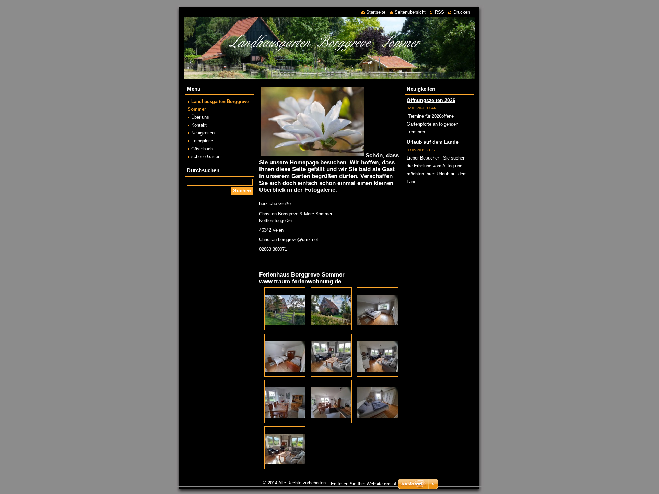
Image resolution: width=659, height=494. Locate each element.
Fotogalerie (202, 140)
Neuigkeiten (203, 133)
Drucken (461, 12)
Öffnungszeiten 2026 (431, 100)
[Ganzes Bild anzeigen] (284, 308)
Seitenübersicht (410, 12)
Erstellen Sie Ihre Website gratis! (363, 483)
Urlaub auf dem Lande (433, 142)
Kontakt (199, 125)
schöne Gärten (205, 156)
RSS (439, 12)
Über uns (200, 117)
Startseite (375, 12)
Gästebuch (202, 148)
